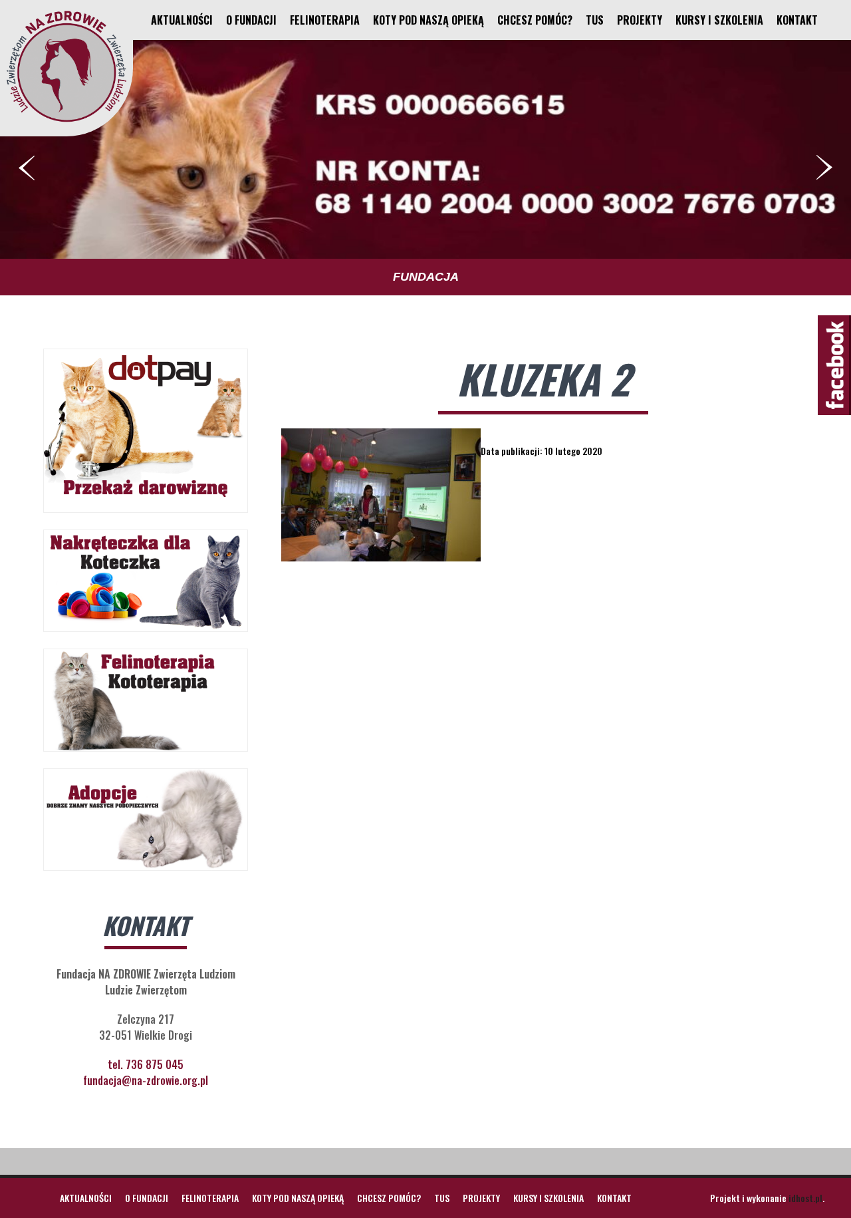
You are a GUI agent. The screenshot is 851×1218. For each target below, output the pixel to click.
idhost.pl (805, 1198)
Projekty (639, 20)
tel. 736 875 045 (145, 1064)
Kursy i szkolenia (719, 20)
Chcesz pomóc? (534, 20)
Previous (27, 168)
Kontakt (797, 20)
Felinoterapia (325, 20)
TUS (595, 20)
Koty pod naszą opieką (428, 20)
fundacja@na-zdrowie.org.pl (145, 1080)
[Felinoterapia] (66, 122)
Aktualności (182, 20)
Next (824, 168)
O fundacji (251, 20)
